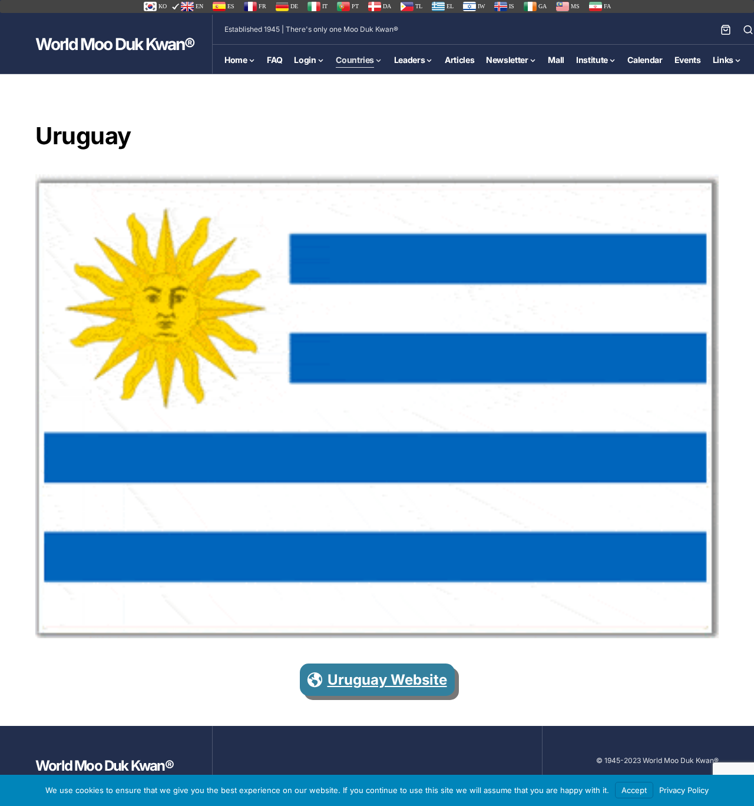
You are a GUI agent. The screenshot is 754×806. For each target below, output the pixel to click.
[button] (748, 29)
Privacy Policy (684, 790)
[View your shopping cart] (725, 29)
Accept (634, 790)
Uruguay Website (387, 679)
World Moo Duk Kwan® (114, 44)
